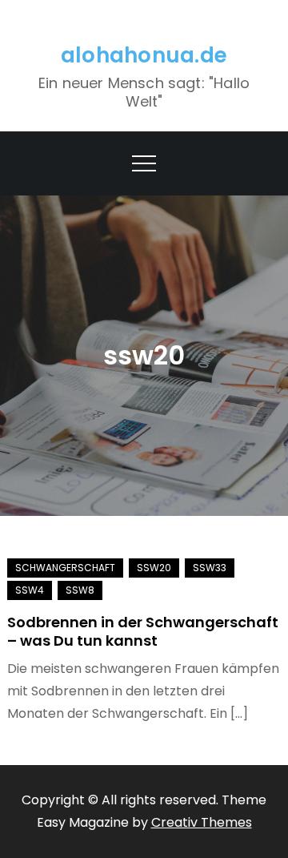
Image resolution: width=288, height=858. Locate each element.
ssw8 (80, 590)
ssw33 (209, 567)
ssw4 (29, 590)
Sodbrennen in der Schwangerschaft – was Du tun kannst (142, 631)
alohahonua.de (144, 55)
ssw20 (154, 567)
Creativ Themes (201, 822)
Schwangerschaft (65, 567)
